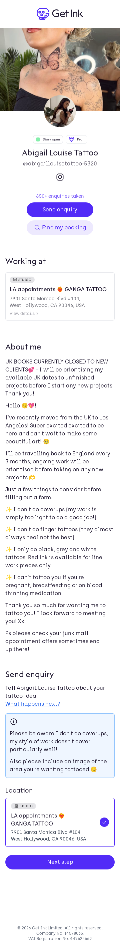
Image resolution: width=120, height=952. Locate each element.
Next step (60, 862)
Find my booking (64, 227)
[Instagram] (60, 177)
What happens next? (32, 704)
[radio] (60, 822)
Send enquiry (60, 209)
